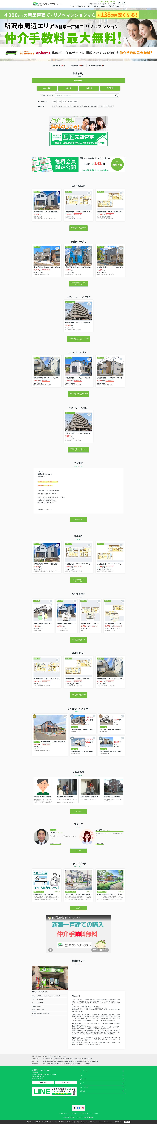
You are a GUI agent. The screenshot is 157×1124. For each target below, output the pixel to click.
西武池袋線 (46, 1061)
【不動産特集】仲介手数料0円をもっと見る (78, 228)
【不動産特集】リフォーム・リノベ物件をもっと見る (78, 339)
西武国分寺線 (73, 1061)
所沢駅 (54, 106)
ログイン (119, 3)
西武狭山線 (60, 1061)
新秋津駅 (100, 106)
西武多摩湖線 (87, 1061)
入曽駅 (106, 106)
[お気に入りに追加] (57, 193)
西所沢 (58, 1063)
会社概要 (78, 6)
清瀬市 (75, 101)
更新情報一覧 (78, 519)
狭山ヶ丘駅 (94, 106)
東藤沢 (90, 1058)
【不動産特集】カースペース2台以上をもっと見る (78, 394)
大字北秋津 (46, 1058)
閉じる (127, 1122)
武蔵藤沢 (68, 1063)
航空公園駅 (66, 106)
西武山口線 (80, 1061)
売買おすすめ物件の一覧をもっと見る (78, 640)
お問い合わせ (120, 6)
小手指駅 (73, 106)
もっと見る (78, 850)
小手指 (63, 1063)
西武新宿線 (53, 1061)
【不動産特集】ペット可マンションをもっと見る (78, 449)
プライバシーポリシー (84, 1113)
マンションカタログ (65, 1113)
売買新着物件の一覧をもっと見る (78, 580)
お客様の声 (111, 6)
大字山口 (61, 1058)
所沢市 (54, 101)
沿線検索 (95, 6)
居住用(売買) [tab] (78, 80)
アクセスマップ (84, 1087)
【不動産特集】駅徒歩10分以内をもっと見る (78, 283)
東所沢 (86, 1058)
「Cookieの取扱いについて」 (105, 1122)
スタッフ (82, 1075)
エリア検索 (87, 6)
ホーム (72, 6)
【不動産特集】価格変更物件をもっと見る (78, 695)
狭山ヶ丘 (73, 1063)
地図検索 (102, 6)
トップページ (83, 1071)
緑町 (71, 1058)
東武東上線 (95, 1061)
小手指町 (67, 1058)
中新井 (52, 1058)
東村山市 (70, 101)
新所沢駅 (59, 106)
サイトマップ (95, 1113)
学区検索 (110, 88)
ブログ (82, 1083)
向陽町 (56, 1058)
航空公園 (53, 1063)
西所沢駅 (79, 106)
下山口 (83, 1063)
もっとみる (78, 811)
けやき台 (80, 1058)
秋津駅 (111, 106)
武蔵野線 (66, 1061)
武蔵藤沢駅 (86, 106)
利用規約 (74, 1113)
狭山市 (64, 101)
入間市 (59, 101)
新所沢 (48, 1063)
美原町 (76, 1058)
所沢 (44, 1063)
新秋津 (88, 1063)
